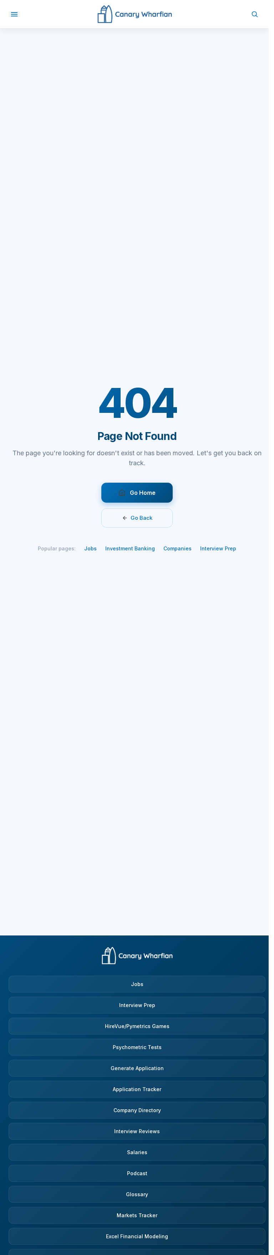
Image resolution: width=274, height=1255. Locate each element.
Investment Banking (130, 548)
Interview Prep (218, 548)
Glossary (137, 1194)
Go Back (141, 517)
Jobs (90, 548)
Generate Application (137, 1068)
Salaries (137, 1152)
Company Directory (137, 1110)
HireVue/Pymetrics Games (137, 1026)
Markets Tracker (137, 1215)
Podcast (137, 1173)
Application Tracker (137, 1089)
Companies (177, 548)
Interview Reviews (137, 1131)
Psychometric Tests (137, 1047)
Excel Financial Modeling (137, 1236)
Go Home (143, 492)
